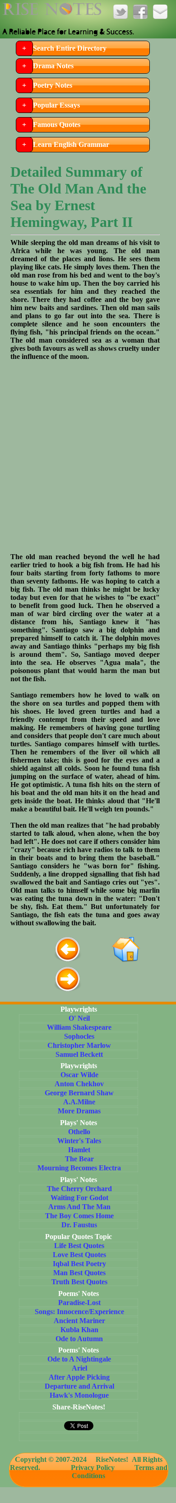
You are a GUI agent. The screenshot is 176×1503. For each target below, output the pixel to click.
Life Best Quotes (79, 1245)
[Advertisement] (88, 453)
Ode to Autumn (79, 1339)
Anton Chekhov (79, 1084)
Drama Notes (53, 66)
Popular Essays (56, 105)
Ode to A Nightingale (79, 1359)
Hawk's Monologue (79, 1395)
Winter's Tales (79, 1141)
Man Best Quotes (79, 1273)
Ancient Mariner (79, 1320)
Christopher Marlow (79, 1045)
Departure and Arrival (79, 1386)
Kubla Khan (79, 1329)
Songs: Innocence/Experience (79, 1311)
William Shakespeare (79, 1027)
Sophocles (79, 1036)
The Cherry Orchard (79, 1188)
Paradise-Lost (79, 1302)
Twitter (120, 12)
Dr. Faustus (79, 1225)
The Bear (79, 1159)
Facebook (140, 12)
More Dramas (79, 1111)
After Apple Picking (79, 1377)
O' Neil (79, 1018)
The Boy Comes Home (79, 1216)
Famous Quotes (56, 124)
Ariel (79, 1368)
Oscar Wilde (79, 1075)
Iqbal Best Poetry (79, 1263)
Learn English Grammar (71, 144)
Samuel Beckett (79, 1054)
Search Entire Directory (70, 48)
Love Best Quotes (79, 1254)
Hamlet (79, 1150)
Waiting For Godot (79, 1197)
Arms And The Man (79, 1207)
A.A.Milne (79, 1102)
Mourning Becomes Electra (79, 1168)
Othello (79, 1131)
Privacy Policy (93, 1467)
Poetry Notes (52, 85)
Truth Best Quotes (79, 1282)
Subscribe (160, 12)
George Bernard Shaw (79, 1093)
